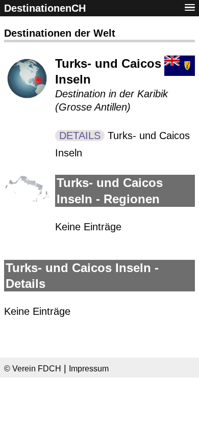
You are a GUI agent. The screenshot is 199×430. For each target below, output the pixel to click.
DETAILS (80, 135)
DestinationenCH (45, 8)
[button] (190, 8)
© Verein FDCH (32, 368)
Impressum (89, 368)
